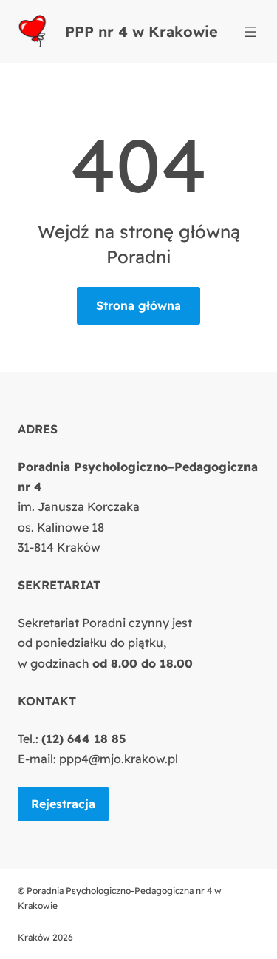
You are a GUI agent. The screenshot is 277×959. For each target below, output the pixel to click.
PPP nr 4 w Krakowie (141, 31)
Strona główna (138, 305)
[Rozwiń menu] (250, 32)
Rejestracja (63, 803)
